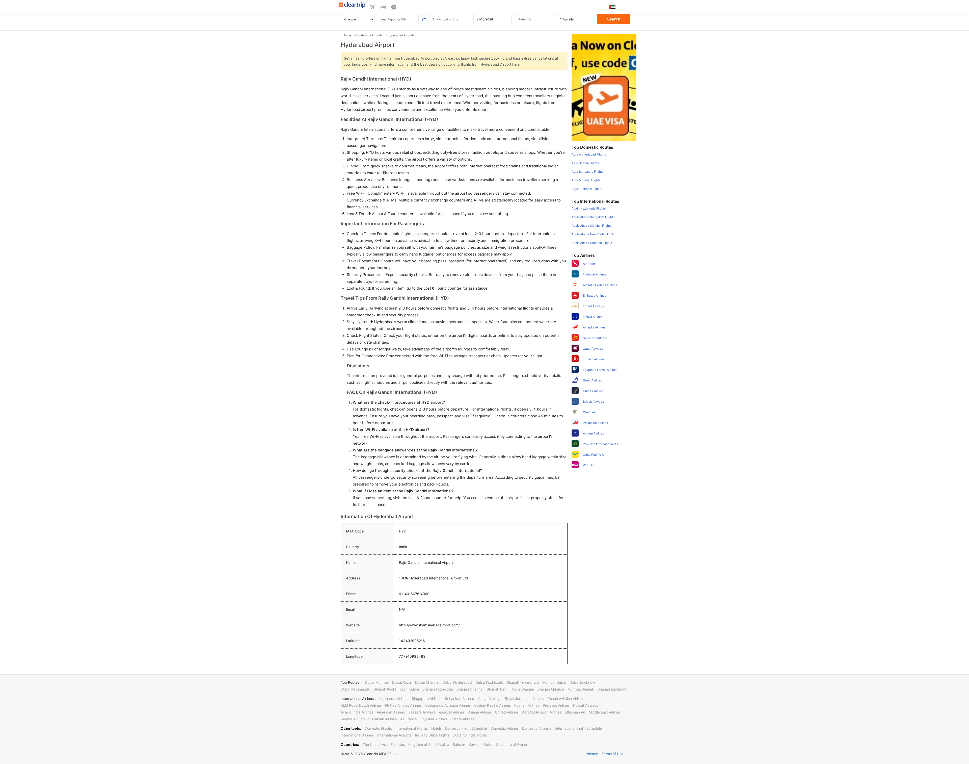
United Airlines (507, 712)
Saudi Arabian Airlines (379, 719)
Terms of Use (612, 754)
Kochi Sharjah (523, 689)
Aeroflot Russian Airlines (541, 712)
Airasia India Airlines (357, 712)
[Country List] (612, 7)
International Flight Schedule (578, 728)
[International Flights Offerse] (394, 8)
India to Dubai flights (432, 735)
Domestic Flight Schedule (466, 728)
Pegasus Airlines (556, 705)
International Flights (411, 728)
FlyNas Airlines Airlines (403, 705)
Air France (408, 719)
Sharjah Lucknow (612, 689)
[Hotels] (383, 8)
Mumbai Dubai (554, 682)
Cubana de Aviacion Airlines (448, 705)
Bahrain (459, 744)
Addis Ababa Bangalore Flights (593, 217)
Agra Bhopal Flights (585, 163)
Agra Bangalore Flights (587, 171)
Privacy (592, 754)
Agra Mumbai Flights (586, 180)
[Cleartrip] (352, 5)
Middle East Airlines (605, 712)
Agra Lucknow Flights (587, 189)
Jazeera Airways (422, 712)
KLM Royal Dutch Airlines (361, 705)
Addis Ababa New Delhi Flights (593, 234)
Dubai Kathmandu (355, 689)
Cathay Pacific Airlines (492, 705)
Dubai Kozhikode (489, 682)
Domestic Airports (536, 728)
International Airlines (357, 735)
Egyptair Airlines (433, 719)
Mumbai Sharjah (581, 689)
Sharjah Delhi (497, 689)
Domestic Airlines (505, 728)
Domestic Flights (378, 728)
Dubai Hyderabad (457, 682)
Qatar (488, 744)
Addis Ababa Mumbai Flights (591, 225)
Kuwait (474, 744)
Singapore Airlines (426, 698)
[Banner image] (604, 87)
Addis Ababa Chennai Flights (592, 243)
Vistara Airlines (462, 719)
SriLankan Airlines (459, 698)
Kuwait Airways (585, 705)
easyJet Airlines (452, 712)
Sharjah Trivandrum (523, 682)
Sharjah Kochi (385, 689)
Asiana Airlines (480, 712)
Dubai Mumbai (377, 682)
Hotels (436, 728)
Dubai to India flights (470, 735)
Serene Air (349, 719)
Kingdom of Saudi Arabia (428, 744)
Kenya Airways (489, 698)
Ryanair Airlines (526, 705)
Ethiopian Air (575, 712)
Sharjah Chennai (469, 689)
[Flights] (372, 8)
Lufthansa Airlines (393, 698)
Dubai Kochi (402, 682)
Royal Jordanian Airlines (524, 698)
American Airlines (391, 712)
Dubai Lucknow (582, 682)
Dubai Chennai (427, 682)
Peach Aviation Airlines (566, 698)
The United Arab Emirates (384, 744)
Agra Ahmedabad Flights (589, 154)
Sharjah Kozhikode (437, 689)
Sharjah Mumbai (550, 689)
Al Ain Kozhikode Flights (589, 208)
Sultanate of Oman (511, 744)
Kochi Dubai (409, 689)
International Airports (394, 735)
